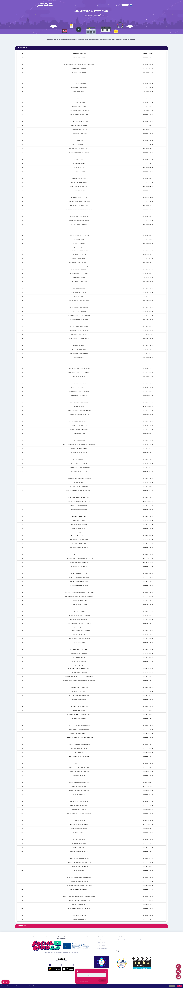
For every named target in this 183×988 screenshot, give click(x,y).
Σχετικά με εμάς (116, 5)
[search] (178, 966)
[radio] (178, 976)
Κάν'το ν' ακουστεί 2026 (86, 5)
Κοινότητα (96, 5)
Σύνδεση (125, 5)
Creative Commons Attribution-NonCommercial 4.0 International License (61, 962)
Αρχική (101, 939)
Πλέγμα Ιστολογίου (122, 939)
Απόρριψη (172, 985)
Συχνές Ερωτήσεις (101, 945)
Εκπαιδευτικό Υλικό (106, 5)
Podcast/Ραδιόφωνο (73, 5)
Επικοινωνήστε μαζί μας (102, 948)
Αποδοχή (179, 985)
